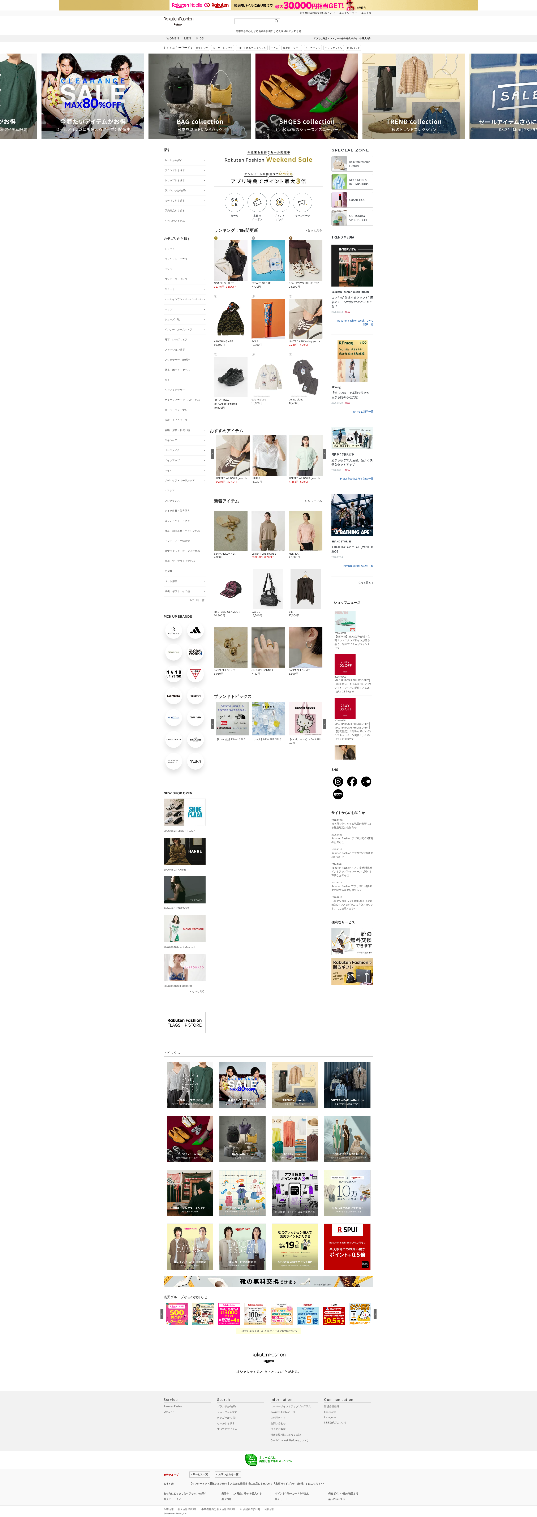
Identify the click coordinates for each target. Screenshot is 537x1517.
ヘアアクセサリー (175, 389)
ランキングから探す (176, 190)
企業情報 (169, 1509)
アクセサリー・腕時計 (177, 359)
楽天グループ (346, 13)
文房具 (168, 571)
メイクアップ (172, 460)
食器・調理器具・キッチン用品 (182, 530)
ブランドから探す (175, 170)
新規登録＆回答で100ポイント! (317, 13)
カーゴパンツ (312, 48)
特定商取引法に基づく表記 (286, 1434)
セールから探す (173, 160)
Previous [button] (163, 96)
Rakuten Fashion (196, 21)
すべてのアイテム (175, 220)
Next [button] (373, 96)
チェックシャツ (334, 48)
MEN (187, 38)
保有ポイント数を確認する (343, 1493)
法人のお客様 (278, 1429)
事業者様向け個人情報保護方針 (219, 1509)
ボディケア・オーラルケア (180, 480)
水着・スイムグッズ (176, 420)
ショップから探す (175, 180)
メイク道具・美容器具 (177, 510)
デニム (274, 48)
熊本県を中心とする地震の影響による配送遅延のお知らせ (268, 31)
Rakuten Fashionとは (283, 1412)
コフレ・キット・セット (178, 520)
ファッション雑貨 (175, 349)
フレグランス (172, 500)
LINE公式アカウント (335, 1422)
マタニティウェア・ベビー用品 (182, 399)
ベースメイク (172, 450)
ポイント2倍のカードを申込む (292, 1493)
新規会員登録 (331, 1406)
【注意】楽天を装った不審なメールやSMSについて (268, 1330)
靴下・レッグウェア (176, 339)
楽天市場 (366, 13)
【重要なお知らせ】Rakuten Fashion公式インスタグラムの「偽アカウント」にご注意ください (352, 904)
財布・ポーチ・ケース (177, 369)
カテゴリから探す (175, 200)
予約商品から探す (175, 210)
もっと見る (198, 991)
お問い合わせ (278, 1423)
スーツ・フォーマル (176, 410)
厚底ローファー (292, 48)
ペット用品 (171, 581)
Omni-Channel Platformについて (289, 1440)
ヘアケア (170, 490)
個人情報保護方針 (187, 1509)
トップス (170, 248)
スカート (170, 289)
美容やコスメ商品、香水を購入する (242, 1493)
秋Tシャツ (202, 48)
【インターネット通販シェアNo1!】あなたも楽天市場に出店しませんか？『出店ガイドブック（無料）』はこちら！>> (256, 1483)
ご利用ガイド (278, 1417)
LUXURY (169, 1411)
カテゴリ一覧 (197, 600)
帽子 (167, 379)
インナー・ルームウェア (178, 329)
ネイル (168, 470)
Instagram (330, 1417)
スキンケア (171, 440)
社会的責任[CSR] (250, 1509)
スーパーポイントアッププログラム (291, 1406)
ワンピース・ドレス (176, 279)
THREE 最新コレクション (251, 48)
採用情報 (269, 1509)
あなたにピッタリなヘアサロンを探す (185, 1493)
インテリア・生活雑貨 (177, 540)
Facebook (330, 1412)
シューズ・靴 (172, 319)
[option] (108, 96)
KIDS (200, 38)
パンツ (168, 269)
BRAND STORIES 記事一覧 (358, 566)
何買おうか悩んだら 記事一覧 (356, 479)
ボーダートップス (222, 48)
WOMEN (173, 38)
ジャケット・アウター (177, 259)
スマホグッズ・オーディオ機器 (182, 551)
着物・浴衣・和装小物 (177, 430)
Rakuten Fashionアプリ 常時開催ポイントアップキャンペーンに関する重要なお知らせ (351, 871)
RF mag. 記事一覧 (363, 411)
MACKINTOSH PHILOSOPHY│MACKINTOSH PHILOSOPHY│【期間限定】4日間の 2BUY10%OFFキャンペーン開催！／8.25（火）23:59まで (353, 731)
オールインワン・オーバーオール (183, 299)
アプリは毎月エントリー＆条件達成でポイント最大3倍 (342, 38)
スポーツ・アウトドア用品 (180, 561)
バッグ (168, 309)
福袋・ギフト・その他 (177, 591)
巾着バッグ (353, 48)
